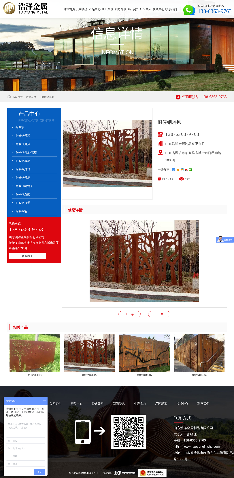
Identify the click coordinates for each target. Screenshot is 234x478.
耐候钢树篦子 (24, 186)
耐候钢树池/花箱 (26, 152)
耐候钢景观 (23, 135)
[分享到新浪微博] (186, 169)
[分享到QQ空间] (178, 169)
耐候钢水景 (23, 203)
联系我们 (27, 256)
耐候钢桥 (21, 211)
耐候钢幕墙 (23, 161)
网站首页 (31, 97)
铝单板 (20, 127)
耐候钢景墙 (23, 177)
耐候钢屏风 (47, 97)
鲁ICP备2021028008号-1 (83, 473)
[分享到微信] (190, 169)
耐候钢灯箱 (23, 169)
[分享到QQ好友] (182, 169)
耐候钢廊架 (23, 194)
